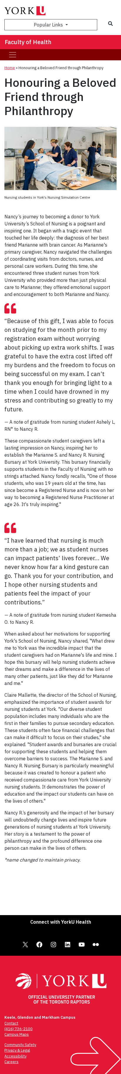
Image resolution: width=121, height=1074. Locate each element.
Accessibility (15, 1056)
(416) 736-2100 (18, 1028)
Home (9, 67)
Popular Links (49, 25)
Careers (11, 1061)
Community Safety (20, 1044)
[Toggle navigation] (13, 54)
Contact (11, 1023)
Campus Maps (16, 1034)
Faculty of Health (28, 42)
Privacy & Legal (17, 1050)
